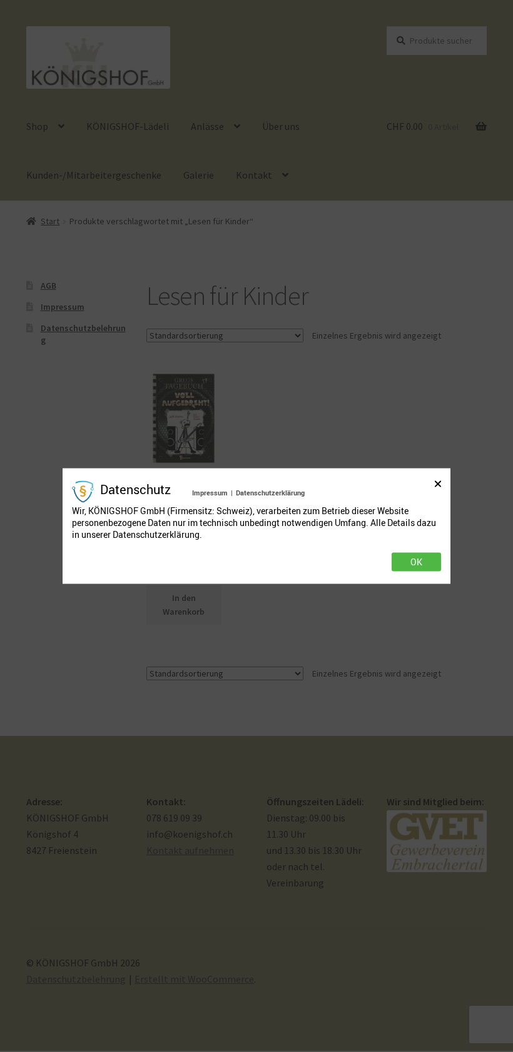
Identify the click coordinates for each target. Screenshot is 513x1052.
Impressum (210, 492)
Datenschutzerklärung (270, 492)
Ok (416, 561)
